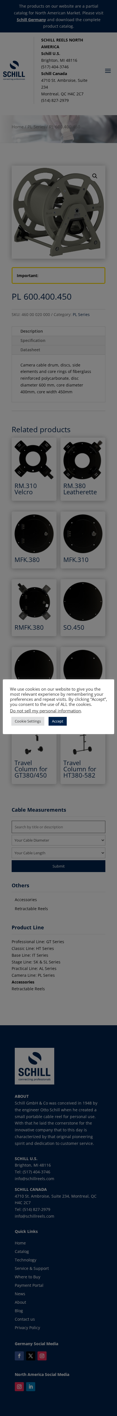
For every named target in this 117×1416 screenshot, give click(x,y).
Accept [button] (57, 721)
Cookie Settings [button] (28, 721)
